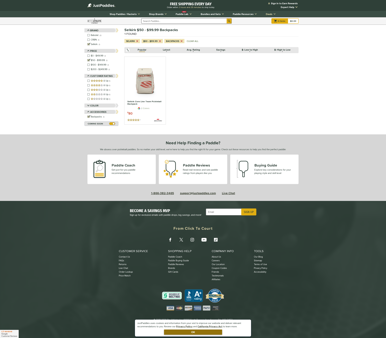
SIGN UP (249, 212)
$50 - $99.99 (150, 41)
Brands (171, 268)
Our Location (218, 264)
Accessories (98, 112)
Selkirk (130, 41)
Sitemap (258, 260)
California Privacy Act (210, 326)
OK (193, 332)
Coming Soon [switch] (95, 123)
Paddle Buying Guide (178, 260)
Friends (215, 272)
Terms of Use (260, 264)
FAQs (121, 260)
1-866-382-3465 (162, 193)
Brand (94, 30)
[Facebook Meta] (170, 240)
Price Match (125, 275)
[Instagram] (192, 240)
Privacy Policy (184, 326)
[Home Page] (101, 5)
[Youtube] (204, 240)
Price (93, 51)
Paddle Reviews (176, 264)
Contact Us (124, 256)
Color (94, 105)
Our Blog (258, 256)
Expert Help (287, 7)
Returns (123, 264)
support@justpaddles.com (198, 193)
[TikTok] (216, 240)
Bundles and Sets (211, 14)
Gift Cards (173, 272)
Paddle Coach (175, 256)
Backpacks (172, 41)
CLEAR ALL (192, 41)
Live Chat (228, 193)
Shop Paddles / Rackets (123, 14)
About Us (216, 256)
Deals (269, 14)
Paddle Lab (182, 13)
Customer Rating (101, 76)
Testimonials (218, 275)
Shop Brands (156, 14)
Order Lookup (126, 272)
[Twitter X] (181, 240)
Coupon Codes (219, 268)
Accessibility (260, 272)
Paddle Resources (243, 14)
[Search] (229, 21)
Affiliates (216, 279)
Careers (216, 260)
